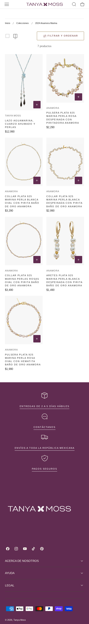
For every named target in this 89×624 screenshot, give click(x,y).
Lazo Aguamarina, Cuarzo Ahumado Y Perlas (20, 123)
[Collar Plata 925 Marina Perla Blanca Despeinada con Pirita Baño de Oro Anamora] (65, 162)
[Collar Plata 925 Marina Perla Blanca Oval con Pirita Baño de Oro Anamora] (24, 162)
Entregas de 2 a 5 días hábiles (44, 406)
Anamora (52, 108)
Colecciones (22, 23)
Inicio (7, 23)
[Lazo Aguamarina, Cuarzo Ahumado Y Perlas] (24, 82)
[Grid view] (7, 35)
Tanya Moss (13, 115)
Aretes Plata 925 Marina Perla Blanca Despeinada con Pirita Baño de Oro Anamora (64, 280)
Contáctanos (44, 427)
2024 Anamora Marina (46, 23)
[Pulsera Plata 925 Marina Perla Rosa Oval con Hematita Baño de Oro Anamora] (24, 320)
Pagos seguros (44, 469)
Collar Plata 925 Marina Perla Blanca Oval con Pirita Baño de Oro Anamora (22, 201)
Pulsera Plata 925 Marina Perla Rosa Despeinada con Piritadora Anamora (62, 117)
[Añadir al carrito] (37, 104)
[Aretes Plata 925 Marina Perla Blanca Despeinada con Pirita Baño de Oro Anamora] (65, 241)
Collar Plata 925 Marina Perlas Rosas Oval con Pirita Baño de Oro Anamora (22, 280)
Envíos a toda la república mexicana (45, 448)
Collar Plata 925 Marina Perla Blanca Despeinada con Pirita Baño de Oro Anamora (64, 201)
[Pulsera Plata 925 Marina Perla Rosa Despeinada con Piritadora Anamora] (65, 78)
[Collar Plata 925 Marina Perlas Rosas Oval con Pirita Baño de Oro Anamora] (24, 241)
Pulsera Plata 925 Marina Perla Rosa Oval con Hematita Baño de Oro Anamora (23, 359)
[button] (7, 4)
